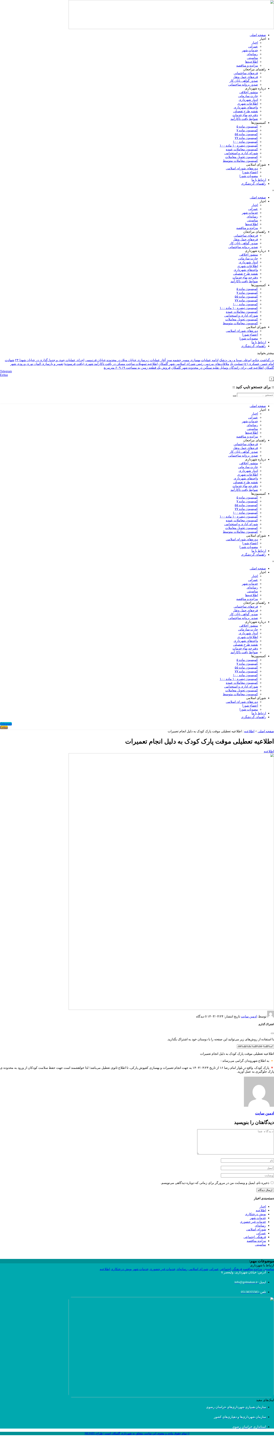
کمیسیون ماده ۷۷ (246, 138)
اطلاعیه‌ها (251, 61)
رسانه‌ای (252, 54)
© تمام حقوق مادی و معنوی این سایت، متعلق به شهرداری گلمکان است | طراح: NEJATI (137, 1433)
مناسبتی (252, 58)
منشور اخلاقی (248, 92)
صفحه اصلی (258, 35)
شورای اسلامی (256, 1229)
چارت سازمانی (248, 96)
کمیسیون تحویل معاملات (241, 157)
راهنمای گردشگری (253, 183)
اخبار (255, 42)
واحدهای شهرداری (246, 107)
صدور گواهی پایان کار (243, 80)
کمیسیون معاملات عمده (242, 149)
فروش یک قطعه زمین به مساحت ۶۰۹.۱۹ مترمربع (137, 367)
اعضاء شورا (250, 172)
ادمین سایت (249, 1016)
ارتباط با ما (259, 179)
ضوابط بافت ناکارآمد (244, 119)
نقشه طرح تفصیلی (245, 111)
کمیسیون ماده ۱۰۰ (245, 141)
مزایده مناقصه (256, 1240)
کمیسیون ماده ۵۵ (246, 134)
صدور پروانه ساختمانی (243, 84)
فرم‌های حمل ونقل (245, 77)
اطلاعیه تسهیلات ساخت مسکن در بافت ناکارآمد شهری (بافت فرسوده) (111, 364)
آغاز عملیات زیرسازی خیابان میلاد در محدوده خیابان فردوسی (125, 360)
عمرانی (253, 46)
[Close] (272, 1033)
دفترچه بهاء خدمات (245, 115)
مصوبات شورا (248, 176)
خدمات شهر (250, 50)
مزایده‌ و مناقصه (247, 65)
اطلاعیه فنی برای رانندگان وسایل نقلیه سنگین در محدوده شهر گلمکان (217, 367)
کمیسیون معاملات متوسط (240, 160)
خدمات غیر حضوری (253, 1221)
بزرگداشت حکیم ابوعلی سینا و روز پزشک (246, 360)
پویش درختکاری (255, 1214)
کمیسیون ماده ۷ (247, 130)
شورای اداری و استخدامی (241, 153)
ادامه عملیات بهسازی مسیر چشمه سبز (192, 360)
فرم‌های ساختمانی (246, 73)
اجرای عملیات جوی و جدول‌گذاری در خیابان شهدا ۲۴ (49, 360)
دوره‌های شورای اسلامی (242, 168)
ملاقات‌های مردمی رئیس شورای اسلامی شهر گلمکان (193, 364)
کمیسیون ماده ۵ (247, 126)
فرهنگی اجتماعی (255, 1237)
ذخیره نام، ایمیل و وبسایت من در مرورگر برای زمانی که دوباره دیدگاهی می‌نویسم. (215, 1183)
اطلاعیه (249, 731)
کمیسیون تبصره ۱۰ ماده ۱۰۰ (239, 145)
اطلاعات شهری (247, 103)
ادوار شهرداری (248, 99)
